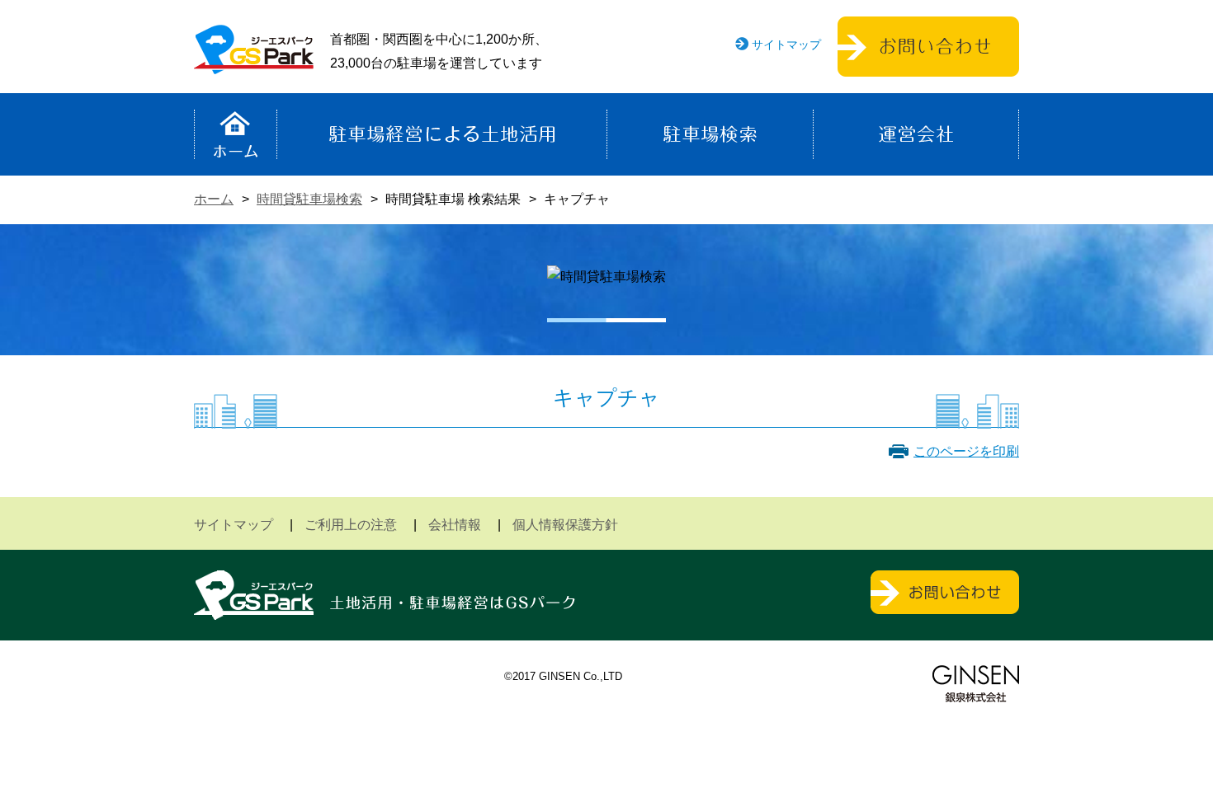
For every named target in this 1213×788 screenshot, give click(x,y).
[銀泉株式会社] (975, 683)
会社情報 (454, 525)
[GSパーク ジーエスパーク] (254, 61)
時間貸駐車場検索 (309, 199)
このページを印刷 (966, 451)
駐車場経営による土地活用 (441, 134)
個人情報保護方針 (565, 525)
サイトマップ (786, 44)
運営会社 (916, 134)
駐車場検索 (710, 134)
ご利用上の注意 (350, 525)
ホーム (235, 134)
